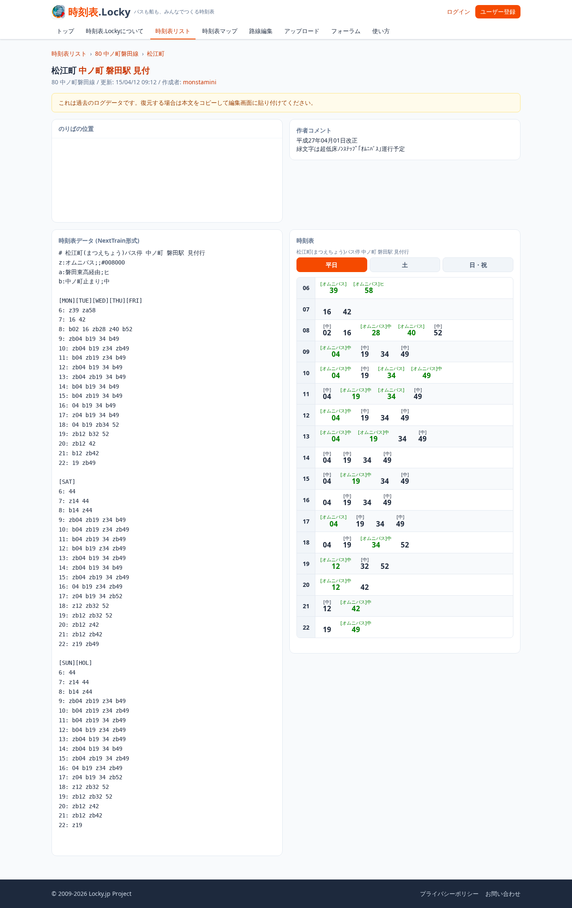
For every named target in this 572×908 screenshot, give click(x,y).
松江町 (156, 53)
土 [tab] (405, 265)
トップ (65, 31)
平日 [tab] (332, 265)
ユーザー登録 (497, 12)
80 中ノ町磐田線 (117, 53)
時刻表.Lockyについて (115, 31)
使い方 (381, 31)
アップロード (301, 31)
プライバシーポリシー (449, 894)
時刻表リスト (173, 31)
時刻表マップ (219, 31)
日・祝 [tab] (478, 265)
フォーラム (346, 31)
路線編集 (261, 31)
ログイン (458, 12)
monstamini (199, 82)
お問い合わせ (502, 894)
